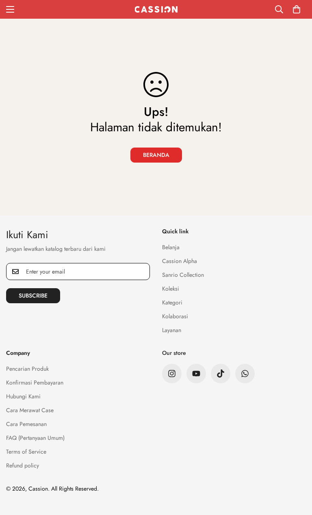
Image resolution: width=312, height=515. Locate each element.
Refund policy (22, 465)
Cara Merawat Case (30, 410)
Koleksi (170, 289)
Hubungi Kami (23, 396)
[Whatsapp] (245, 373)
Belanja (171, 247)
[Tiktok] (220, 373)
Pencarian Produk (27, 369)
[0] (296, 9)
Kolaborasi (175, 316)
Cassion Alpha (179, 261)
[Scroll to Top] (296, 470)
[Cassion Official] (156, 9)
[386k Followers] (172, 373)
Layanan (171, 330)
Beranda (156, 155)
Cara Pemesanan (26, 424)
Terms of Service (26, 452)
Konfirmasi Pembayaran (34, 382)
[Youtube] (196, 373)
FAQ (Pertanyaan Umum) (35, 438)
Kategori (172, 302)
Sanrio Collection (183, 275)
